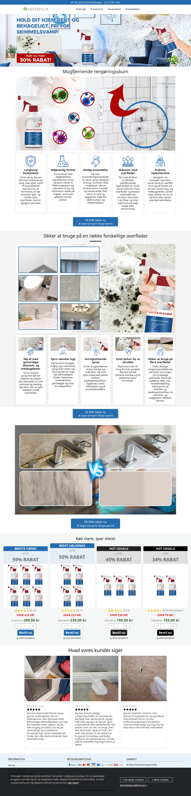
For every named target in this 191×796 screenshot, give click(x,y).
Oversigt (81, 9)
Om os (11, 765)
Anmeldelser (133, 9)
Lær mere (73, 782)
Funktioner (97, 9)
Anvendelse (114, 9)
